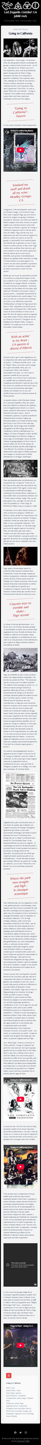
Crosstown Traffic (23, 1441)
